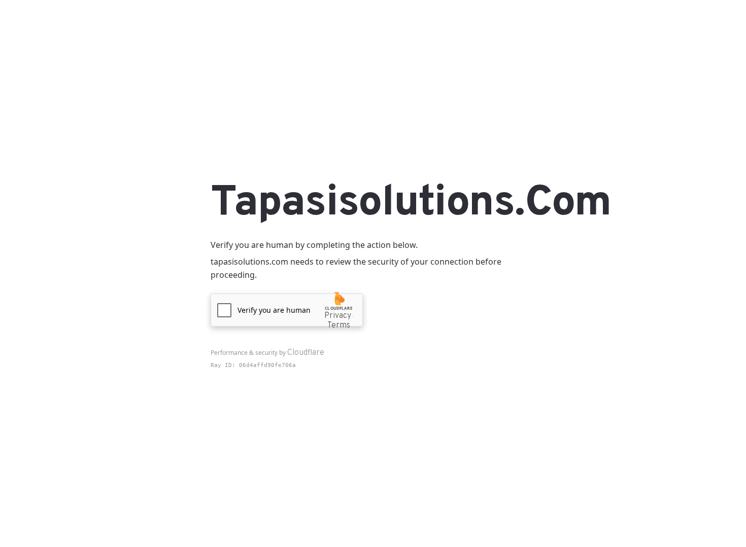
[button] (287, 310)
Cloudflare (305, 353)
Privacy (337, 316)
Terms (338, 325)
